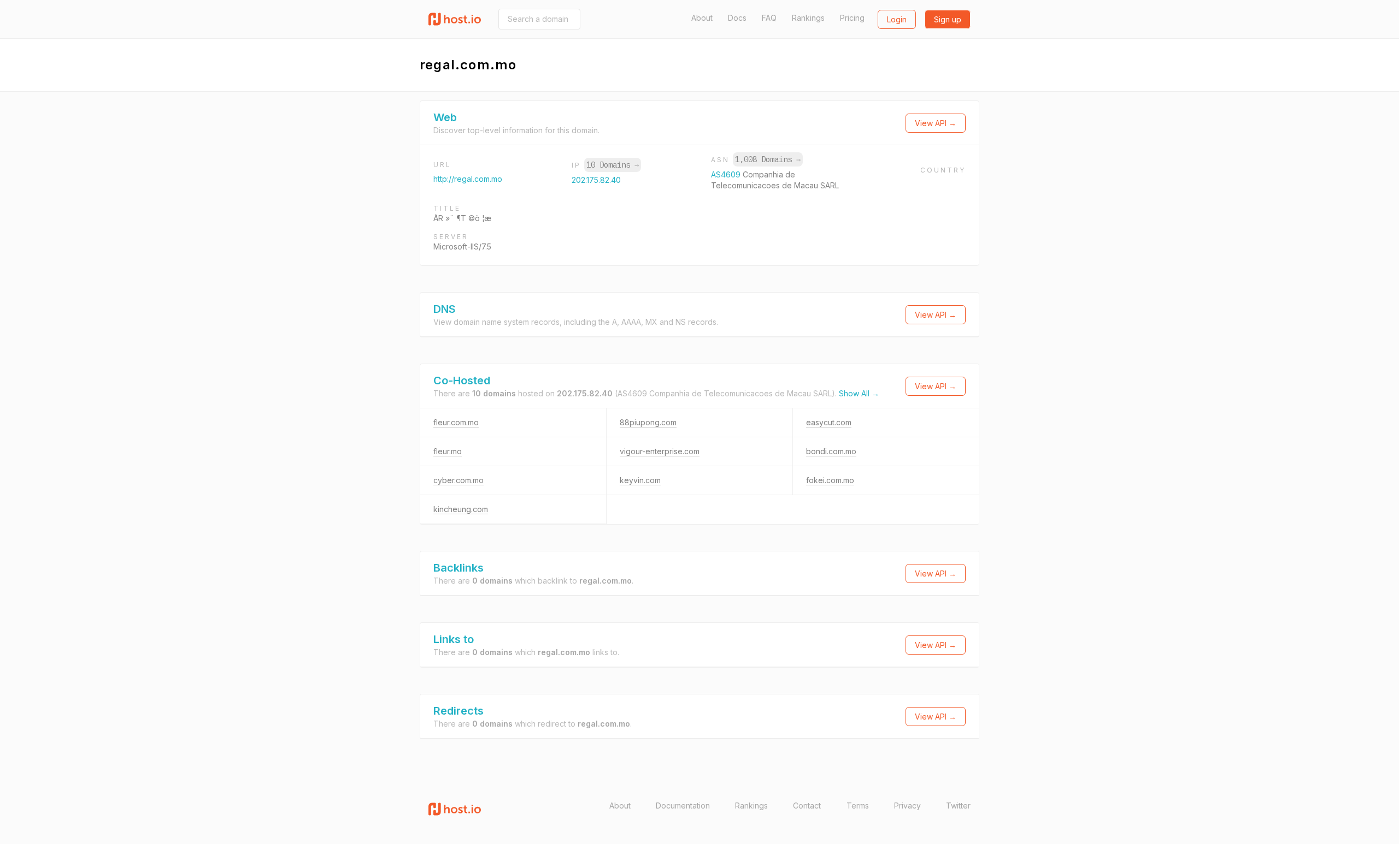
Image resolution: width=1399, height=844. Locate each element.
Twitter (958, 805)
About (702, 17)
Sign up (947, 19)
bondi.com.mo (831, 451)
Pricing (852, 17)
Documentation (683, 805)
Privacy (907, 805)
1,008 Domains (768, 159)
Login (897, 19)
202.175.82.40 (596, 180)
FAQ (769, 17)
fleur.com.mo (456, 422)
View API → (935, 123)
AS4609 (727, 174)
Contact (807, 805)
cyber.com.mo (458, 480)
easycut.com (828, 422)
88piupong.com (648, 422)
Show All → (859, 393)
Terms (858, 805)
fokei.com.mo (830, 480)
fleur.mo (447, 451)
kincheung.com (460, 509)
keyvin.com (640, 480)
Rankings (808, 17)
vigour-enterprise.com (660, 451)
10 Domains (612, 165)
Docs (737, 17)
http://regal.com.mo (467, 178)
